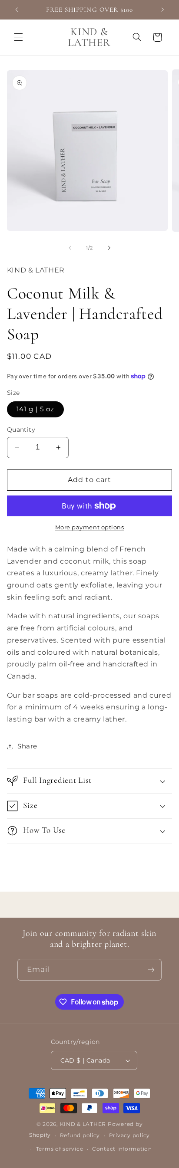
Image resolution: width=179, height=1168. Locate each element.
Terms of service (59, 1149)
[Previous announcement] (16, 9)
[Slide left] (70, 248)
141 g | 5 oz (36, 409)
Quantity (21, 429)
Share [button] (27, 746)
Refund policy (80, 1135)
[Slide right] (109, 248)
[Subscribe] (151, 969)
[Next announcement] (162, 9)
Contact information (122, 1149)
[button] (18, 37)
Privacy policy (129, 1135)
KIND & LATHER (83, 1124)
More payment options (89, 527)
